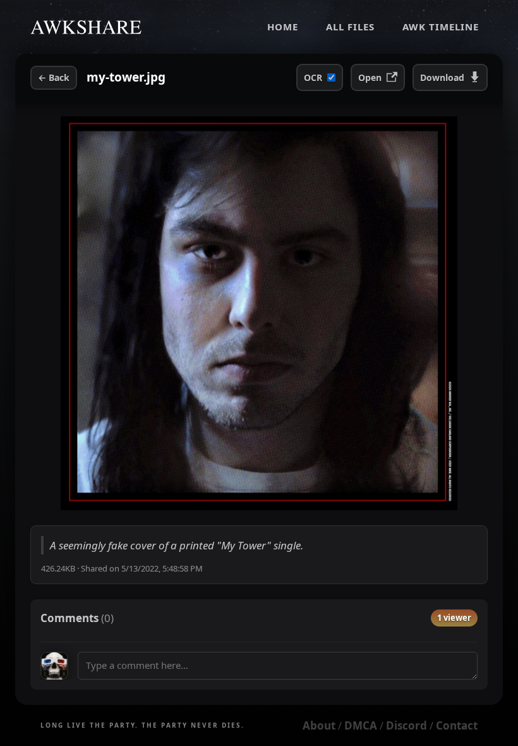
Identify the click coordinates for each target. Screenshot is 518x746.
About (319, 725)
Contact (457, 725)
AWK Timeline (440, 26)
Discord (406, 725)
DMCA (360, 725)
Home (282, 26)
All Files (350, 26)
